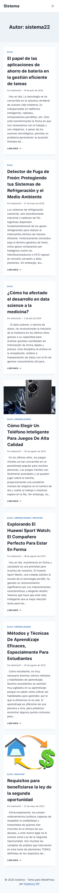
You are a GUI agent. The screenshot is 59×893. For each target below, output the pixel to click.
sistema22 (16, 90)
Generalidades (22, 419)
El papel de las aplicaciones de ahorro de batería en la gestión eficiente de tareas (28, 71)
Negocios (38, 518)
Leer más (14, 148)
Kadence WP (32, 883)
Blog (10, 52)
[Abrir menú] (52, 6)
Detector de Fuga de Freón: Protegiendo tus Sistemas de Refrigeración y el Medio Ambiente (28, 184)
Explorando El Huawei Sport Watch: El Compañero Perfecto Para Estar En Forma (29, 537)
